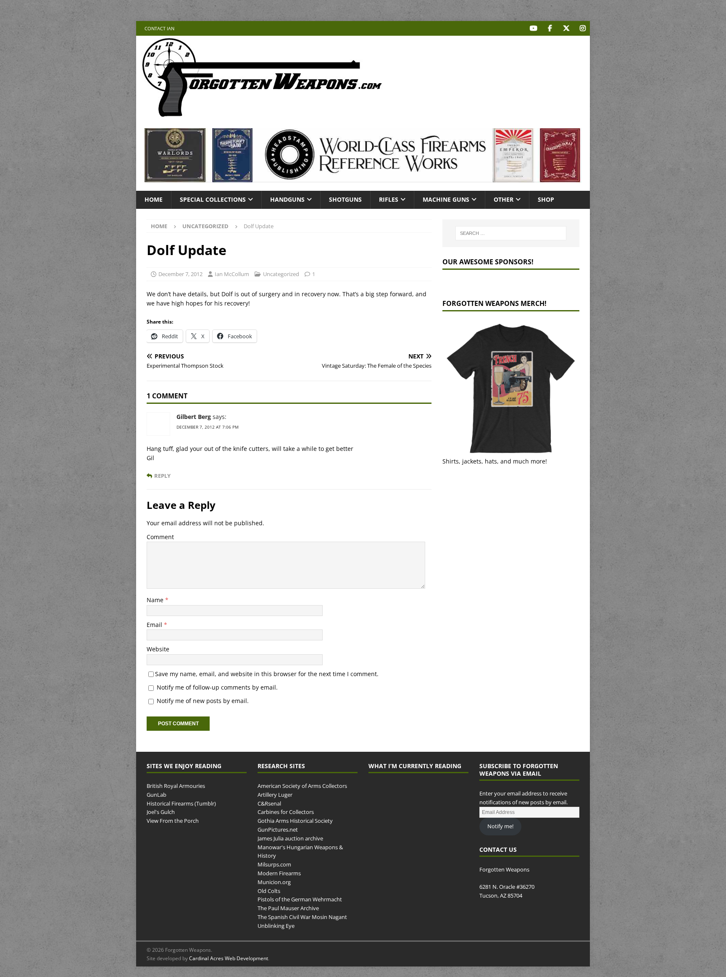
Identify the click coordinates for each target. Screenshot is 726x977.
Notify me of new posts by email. (203, 701)
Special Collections (213, 199)
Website (158, 649)
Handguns (287, 199)
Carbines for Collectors (286, 812)
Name (156, 600)
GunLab (156, 794)
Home (154, 199)
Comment (160, 537)
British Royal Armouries (176, 786)
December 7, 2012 (180, 274)
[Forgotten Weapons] (262, 115)
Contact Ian (159, 28)
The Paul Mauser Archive (288, 908)
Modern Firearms (279, 873)
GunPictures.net (278, 829)
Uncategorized (281, 274)
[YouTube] (533, 28)
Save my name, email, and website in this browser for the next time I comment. (267, 674)
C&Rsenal (269, 803)
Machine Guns (446, 199)
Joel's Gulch (161, 812)
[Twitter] (566, 28)
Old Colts (269, 891)
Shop (546, 199)
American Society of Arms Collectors (302, 786)
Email (155, 625)
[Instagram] (582, 28)
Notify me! (500, 826)
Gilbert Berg (193, 417)
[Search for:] (511, 233)
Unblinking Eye (276, 926)
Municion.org (274, 882)
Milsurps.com (274, 864)
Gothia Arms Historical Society (295, 820)
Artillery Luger (275, 794)
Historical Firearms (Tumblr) (181, 803)
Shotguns (345, 199)
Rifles (388, 199)
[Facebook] (549, 28)
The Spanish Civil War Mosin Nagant (302, 917)
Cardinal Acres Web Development (228, 958)
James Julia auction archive (290, 838)
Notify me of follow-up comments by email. (217, 687)
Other (503, 199)
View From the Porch (173, 820)
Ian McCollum (232, 274)
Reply (162, 476)
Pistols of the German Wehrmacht (300, 899)
